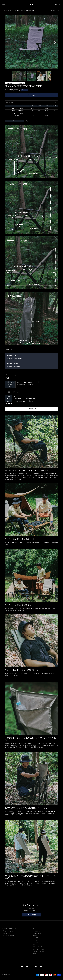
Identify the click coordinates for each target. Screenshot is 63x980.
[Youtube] (27, 967)
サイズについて (10, 102)
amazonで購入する (31, 408)
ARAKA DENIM (37, 933)
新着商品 (35, 935)
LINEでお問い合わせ (8, 935)
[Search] (56, 4)
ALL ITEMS (10, 10)
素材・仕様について (11, 375)
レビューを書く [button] (31, 914)
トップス (35, 937)
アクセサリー (37, 942)
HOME (4, 10)
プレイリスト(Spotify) (39, 949)
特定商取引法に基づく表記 (9, 928)
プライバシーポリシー (8, 931)
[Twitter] (22, 967)
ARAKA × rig (36, 931)
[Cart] (59, 4)
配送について (9, 349)
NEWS (35, 953)
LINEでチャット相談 (39, 951)
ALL (34, 928)
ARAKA (8, 974)
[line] (36, 967)
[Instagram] (31, 967)
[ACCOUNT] (52, 4)
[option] (31, 42)
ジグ (34, 944)
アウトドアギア (37, 946)
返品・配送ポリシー (8, 933)
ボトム (35, 940)
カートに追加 (31, 95)
